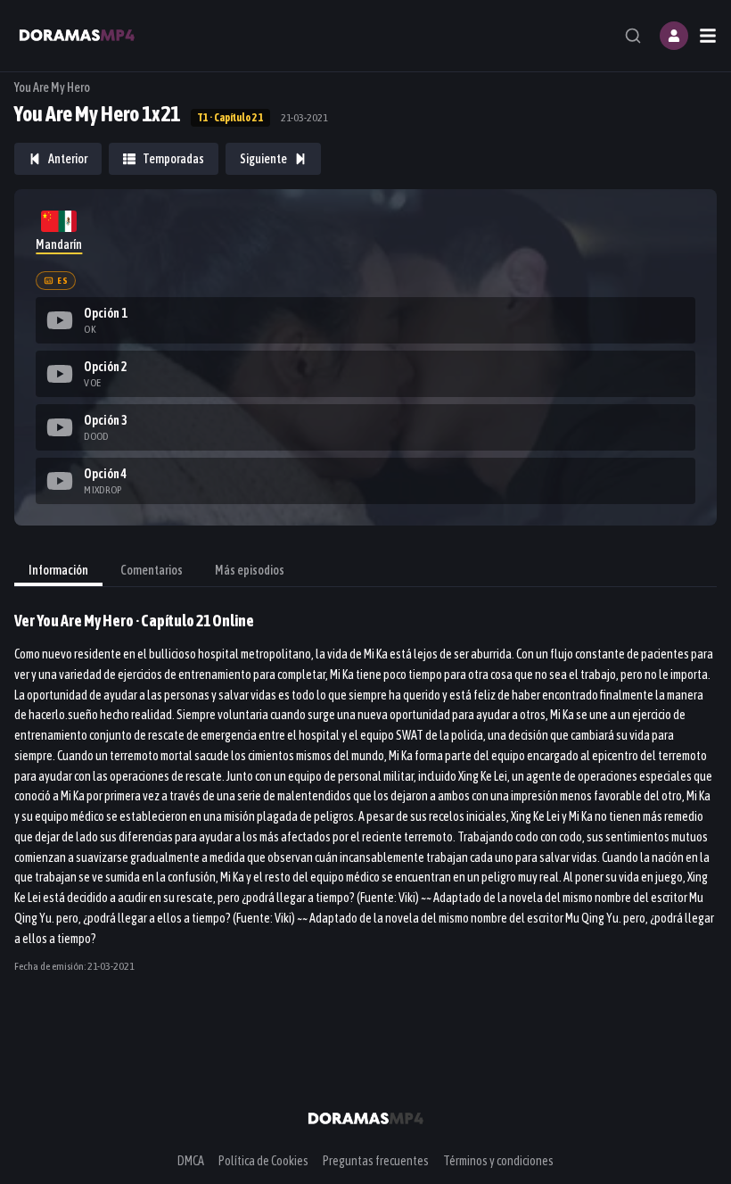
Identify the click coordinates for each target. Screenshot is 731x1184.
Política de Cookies (263, 1161)
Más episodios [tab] (249, 570)
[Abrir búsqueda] (633, 36)
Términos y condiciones (498, 1161)
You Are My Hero (52, 87)
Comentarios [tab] (151, 570)
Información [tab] (58, 570)
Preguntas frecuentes (376, 1161)
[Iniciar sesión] (674, 35)
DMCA (190, 1161)
